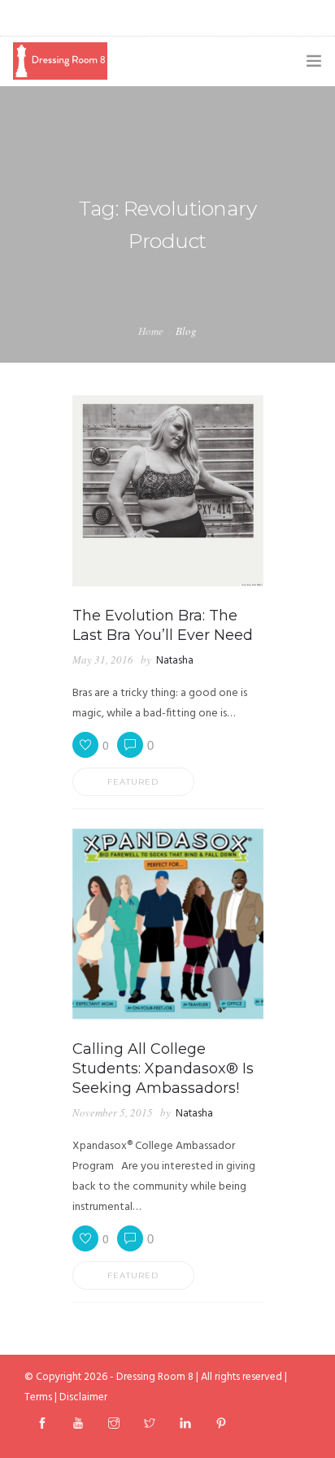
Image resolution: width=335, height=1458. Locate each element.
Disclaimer (83, 1397)
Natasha (175, 660)
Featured (133, 782)
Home (150, 331)
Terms (38, 1397)
